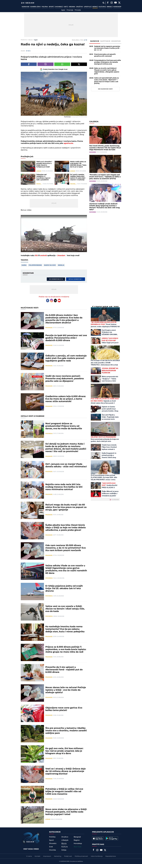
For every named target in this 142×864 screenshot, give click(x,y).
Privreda (78, 10)
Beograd (77, 837)
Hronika (72, 7)
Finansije (70, 10)
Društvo (79, 7)
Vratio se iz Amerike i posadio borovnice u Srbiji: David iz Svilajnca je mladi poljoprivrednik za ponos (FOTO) (44, 164)
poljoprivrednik (35, 265)
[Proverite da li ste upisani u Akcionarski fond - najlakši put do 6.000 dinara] (32, 672)
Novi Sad (77, 847)
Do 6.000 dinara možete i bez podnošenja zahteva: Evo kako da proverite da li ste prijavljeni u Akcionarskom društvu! (63, 319)
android (43, 255)
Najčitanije (105, 41)
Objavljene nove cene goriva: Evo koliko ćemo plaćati (63, 709)
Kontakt (37, 856)
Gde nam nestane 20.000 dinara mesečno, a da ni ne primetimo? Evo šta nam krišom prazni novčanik (65, 548)
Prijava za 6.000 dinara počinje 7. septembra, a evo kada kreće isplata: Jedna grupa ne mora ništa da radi (65, 649)
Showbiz (58, 7)
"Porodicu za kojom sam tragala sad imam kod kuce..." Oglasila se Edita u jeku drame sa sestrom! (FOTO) (105, 177)
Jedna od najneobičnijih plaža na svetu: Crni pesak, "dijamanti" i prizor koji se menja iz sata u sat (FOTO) (106, 80)
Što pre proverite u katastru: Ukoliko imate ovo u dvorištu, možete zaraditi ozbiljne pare (66, 730)
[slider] (54, 247)
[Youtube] (59, 300)
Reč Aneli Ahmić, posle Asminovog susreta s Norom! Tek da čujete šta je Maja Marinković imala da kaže (105, 148)
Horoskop (117, 7)
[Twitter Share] (79, 64)
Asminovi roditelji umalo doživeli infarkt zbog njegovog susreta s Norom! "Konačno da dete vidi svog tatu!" (104, 207)
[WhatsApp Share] (62, 64)
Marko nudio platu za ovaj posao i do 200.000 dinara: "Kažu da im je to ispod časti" (78, 164)
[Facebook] (107, 2)
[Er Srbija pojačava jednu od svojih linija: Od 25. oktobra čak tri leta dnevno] (32, 591)
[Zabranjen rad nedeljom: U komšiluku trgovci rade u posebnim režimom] (28, 179)
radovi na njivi (50, 265)
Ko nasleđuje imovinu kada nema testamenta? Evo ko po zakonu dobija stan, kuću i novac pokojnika (65, 629)
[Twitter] (119, 2)
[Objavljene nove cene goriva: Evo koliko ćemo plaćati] (32, 713)
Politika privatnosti (81, 856)
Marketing (57, 856)
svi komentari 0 (56, 279)
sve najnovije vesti (105, 89)
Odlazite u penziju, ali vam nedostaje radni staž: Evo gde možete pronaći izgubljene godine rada (66, 358)
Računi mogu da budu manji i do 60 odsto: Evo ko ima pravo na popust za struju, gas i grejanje (66, 507)
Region (77, 840)
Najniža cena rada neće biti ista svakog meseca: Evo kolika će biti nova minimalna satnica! (63, 487)
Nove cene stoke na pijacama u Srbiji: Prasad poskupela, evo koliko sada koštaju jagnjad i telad (66, 812)
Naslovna (24, 40)
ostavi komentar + (75, 279)
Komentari (116, 41)
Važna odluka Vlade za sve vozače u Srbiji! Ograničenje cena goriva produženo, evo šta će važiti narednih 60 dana (66, 569)
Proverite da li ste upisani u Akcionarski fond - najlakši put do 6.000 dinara (64, 669)
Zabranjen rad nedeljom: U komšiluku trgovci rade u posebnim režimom (43, 177)
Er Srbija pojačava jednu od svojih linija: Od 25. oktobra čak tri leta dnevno (64, 588)
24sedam (61, 255)
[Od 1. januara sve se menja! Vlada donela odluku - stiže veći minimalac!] (32, 469)
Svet (65, 7)
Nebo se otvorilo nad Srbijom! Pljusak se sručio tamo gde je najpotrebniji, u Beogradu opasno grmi (106, 71)
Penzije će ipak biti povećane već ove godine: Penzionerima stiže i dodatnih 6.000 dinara (66, 338)
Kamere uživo (35, 7)
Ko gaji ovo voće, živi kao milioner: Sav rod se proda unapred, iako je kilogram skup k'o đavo (64, 751)
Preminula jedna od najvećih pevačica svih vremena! (105, 55)
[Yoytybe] (115, 2)
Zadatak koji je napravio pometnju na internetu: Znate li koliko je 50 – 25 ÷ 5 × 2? (107, 48)
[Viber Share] (45, 64)
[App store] (98, 838)
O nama (29, 856)
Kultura (102, 7)
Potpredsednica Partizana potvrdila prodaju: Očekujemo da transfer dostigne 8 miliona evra (107, 62)
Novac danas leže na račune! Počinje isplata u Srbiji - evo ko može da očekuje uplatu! (65, 690)
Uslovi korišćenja (96, 856)
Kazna (24, 265)
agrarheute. (69, 143)
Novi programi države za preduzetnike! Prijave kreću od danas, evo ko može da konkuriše (63, 426)
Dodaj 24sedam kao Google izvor (55, 69)
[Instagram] (111, 2)
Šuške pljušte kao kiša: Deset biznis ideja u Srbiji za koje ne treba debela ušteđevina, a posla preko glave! (65, 527)
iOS (36, 255)
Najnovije (25, 7)
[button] (54, 234)
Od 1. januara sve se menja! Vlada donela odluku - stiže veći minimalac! (66, 465)
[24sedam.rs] (27, 3)
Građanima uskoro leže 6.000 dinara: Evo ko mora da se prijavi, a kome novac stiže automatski (65, 399)
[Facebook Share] (29, 64)
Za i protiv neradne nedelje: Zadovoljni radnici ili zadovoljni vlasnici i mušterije (77, 177)
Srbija (109, 7)
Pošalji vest (68, 856)
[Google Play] (111, 838)
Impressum (47, 856)
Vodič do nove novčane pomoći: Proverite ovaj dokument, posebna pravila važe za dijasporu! (64, 378)
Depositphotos (110, 856)
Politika (45, 7)
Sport (51, 7)
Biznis (94, 7)
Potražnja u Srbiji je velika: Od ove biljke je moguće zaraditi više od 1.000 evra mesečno (64, 791)
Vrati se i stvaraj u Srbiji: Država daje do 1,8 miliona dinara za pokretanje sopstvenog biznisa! (65, 771)
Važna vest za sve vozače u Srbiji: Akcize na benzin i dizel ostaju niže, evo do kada (65, 609)
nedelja (61, 265)
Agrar (63, 10)
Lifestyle (87, 7)
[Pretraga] (103, 3)
